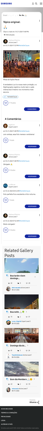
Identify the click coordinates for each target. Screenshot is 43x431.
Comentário (31, 109)
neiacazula (15, 389)
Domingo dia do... (18, 345)
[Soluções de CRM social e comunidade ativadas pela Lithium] (34, 402)
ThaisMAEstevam (17, 355)
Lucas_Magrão (16, 321)
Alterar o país (7, 424)
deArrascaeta (16, 288)
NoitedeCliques (12, 97)
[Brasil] (6, 3)
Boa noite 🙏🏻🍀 (17, 312)
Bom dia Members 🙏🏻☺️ (21, 379)
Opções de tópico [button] (36, 20)
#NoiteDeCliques (23, 45)
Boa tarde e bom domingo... (17, 277)
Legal (3, 420)
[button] (36, 40)
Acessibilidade (7, 409)
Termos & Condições (9, 413)
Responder (32, 146)
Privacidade (6, 417)
